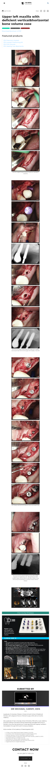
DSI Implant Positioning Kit (13, 42)
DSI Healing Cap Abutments (14, 46)
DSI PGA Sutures (9, 44)
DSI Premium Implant (11, 40)
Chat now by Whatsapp (25, 613)
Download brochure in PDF (11, 31)
